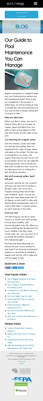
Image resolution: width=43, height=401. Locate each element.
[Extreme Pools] (15, 3)
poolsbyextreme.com (18, 353)
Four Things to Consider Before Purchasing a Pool (20, 286)
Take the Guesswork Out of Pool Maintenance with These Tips (20, 347)
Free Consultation (22, 13)
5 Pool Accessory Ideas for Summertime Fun (18, 306)
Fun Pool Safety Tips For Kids (19, 296)
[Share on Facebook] (7, 269)
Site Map (21, 364)
